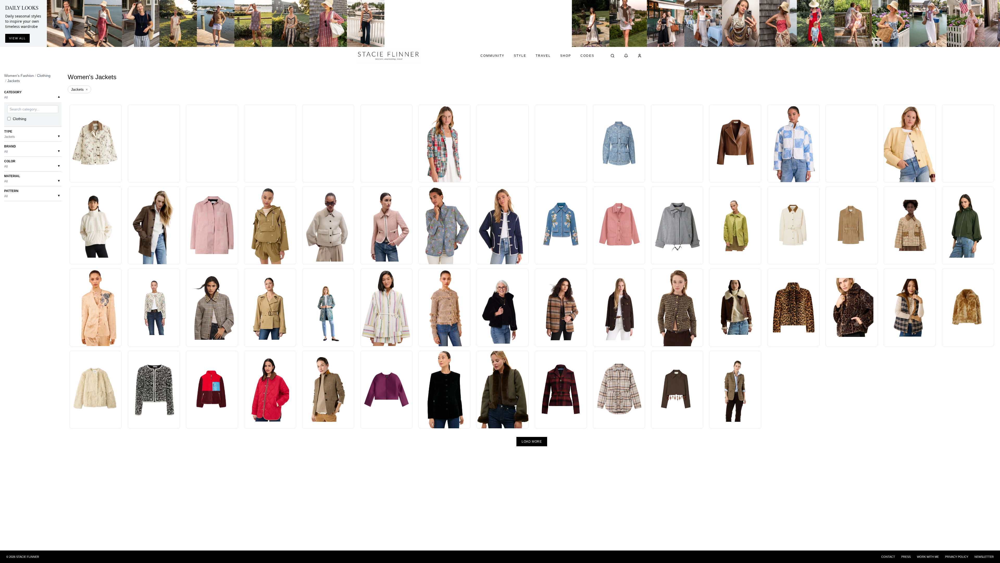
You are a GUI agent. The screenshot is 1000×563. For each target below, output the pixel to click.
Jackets (13, 81)
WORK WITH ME (928, 556)
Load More (532, 441)
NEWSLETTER (984, 556)
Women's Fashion (19, 75)
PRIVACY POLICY (956, 556)
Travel (543, 56)
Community (492, 56)
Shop (565, 56)
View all (17, 38)
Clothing (44, 75)
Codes (587, 56)
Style (520, 56)
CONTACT (888, 556)
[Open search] (612, 55)
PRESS (906, 556)
